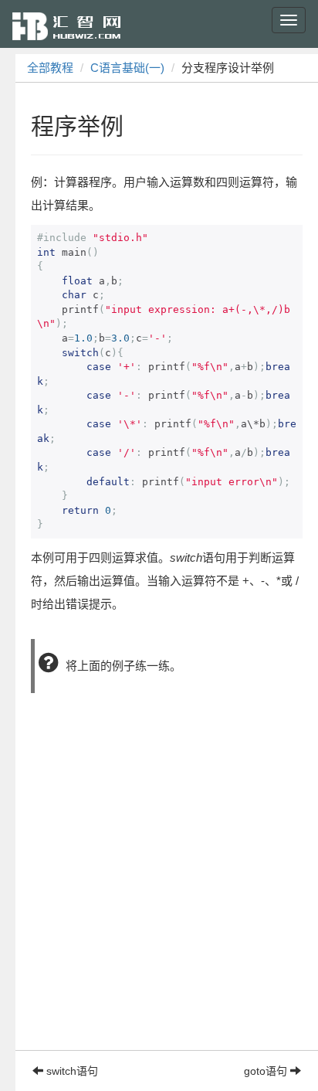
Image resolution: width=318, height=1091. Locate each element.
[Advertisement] (159, 891)
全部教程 (50, 67)
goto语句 (267, 1071)
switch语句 (70, 1071)
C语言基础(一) (127, 67)
